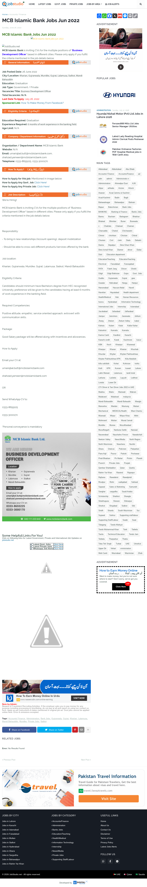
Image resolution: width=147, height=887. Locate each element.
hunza (101, 302)
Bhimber (112, 221)
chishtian (112, 235)
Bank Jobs (45, 718)
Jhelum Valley (124, 321)
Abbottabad (116, 169)
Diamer (120, 250)
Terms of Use (107, 838)
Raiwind (119, 473)
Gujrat (66, 718)
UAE (127, 544)
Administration (32, 718)
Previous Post (9, 760)
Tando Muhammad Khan (108, 529)
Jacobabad (103, 311)
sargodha (113, 491)
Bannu (101, 217)
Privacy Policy (107, 842)
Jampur (101, 316)
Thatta (125, 539)
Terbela (101, 539)
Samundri (133, 487)
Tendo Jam (133, 534)
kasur (139, 340)
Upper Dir (102, 548)
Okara (101, 449)
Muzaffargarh (103, 430)
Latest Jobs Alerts (109, 846)
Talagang (102, 525)
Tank (125, 529)
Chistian (124, 235)
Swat (134, 520)
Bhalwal (101, 221)
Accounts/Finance (126, 174)
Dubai (139, 250)
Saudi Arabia (127, 491)
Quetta (132, 468)
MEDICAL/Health (119, 411)
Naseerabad (103, 435)
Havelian (102, 292)
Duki (100, 254)
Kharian (73, 718)
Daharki (138, 240)
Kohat (116, 363)
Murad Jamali (126, 420)
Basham (111, 217)
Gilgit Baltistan (113, 273)
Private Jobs (33, 721)
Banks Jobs (137, 212)
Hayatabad (114, 292)
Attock (131, 188)
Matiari (136, 406)
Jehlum (138, 316)
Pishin (129, 458)
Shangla (127, 496)
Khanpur (101, 349)
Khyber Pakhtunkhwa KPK (109, 359)
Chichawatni (127, 231)
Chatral (115, 231)
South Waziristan (125, 510)
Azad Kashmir (104, 198)
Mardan (114, 406)
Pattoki (124, 454)
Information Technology (131, 302)
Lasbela (113, 378)
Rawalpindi (127, 477)
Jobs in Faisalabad (10, 834)
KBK (100, 345)
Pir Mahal (118, 458)
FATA (100, 269)
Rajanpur (131, 473)
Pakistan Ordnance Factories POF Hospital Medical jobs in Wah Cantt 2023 (126, 152)
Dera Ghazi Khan (127, 245)
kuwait (128, 368)
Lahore (138, 368)
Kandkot (116, 335)
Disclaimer (105, 834)
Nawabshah (137, 435)
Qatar (122, 468)
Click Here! (40, 182)
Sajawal (101, 487)
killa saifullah (103, 363)
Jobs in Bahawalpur (11, 859)
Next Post (85, 760)
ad (139, 174)
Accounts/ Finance (17, 14)
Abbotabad (102, 169)
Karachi (128, 335)
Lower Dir (112, 382)
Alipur (100, 188)
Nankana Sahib (120, 430)
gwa (133, 278)
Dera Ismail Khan (105, 250)
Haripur (135, 283)
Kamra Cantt (103, 335)
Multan (114, 420)
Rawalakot (114, 477)
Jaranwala (126, 316)
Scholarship (103, 496)
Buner (123, 221)
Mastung (125, 406)
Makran (133, 392)
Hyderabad (112, 302)
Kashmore (128, 340)
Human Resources (130, 297)
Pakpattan (135, 449)
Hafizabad (113, 283)
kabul (137, 321)
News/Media (120, 439)
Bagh (126, 198)
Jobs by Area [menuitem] (93, 4)
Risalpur (101, 482)
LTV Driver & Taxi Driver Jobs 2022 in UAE (116, 387)
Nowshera (121, 444)
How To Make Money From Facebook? (42, 102)
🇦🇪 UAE (116, 874)
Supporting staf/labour (129, 515)
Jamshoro (113, 316)
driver (130, 250)
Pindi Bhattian (104, 458)
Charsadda (102, 231)
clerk (120, 240)
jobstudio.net (8, 540)
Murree (112, 425)
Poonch (101, 463)
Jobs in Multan (8, 838)
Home (5, 14)
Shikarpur (128, 501)
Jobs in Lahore (9, 821)
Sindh (100, 510)
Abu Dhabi (130, 169)
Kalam (111, 326)
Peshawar (135, 454)
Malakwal (115, 397)
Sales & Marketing (117, 487)
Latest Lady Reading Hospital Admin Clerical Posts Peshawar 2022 (128, 139)
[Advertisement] (46, 702)
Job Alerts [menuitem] (113, 4)
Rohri (112, 482)
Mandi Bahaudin (124, 401)
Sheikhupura (103, 501)
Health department (131, 292)
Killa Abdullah (130, 359)
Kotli (100, 368)
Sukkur (112, 515)
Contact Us (106, 830)
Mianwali (102, 416)
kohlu (137, 363)
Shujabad (113, 506)
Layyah (123, 378)
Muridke (23, 721)
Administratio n (122, 179)
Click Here (58, 544)
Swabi (125, 520)
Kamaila (114, 330)
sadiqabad (122, 482)
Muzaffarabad (125, 425)
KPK (109, 368)
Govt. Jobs (137, 273)
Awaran (101, 193)
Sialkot (43, 721)
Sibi (133, 506)
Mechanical (103, 411)
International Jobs (105, 307)
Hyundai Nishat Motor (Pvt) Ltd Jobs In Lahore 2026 (120, 115)
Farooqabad (129, 264)
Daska (101, 245)
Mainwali (121, 392)
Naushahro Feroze (120, 435)
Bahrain (132, 202)
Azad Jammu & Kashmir (119, 193)
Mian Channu (136, 411)
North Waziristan (105, 444)
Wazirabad (116, 553)
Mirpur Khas (125, 416)
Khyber (113, 354)
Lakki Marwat (104, 373)
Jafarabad (116, 311)
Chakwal (119, 226)
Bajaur (101, 207)
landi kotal (130, 373)
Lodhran (134, 378)
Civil (111, 240)
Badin (117, 198)
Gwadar (101, 283)
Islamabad (134, 307)
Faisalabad (115, 264)
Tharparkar (113, 539)
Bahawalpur (119, 202)
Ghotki (134, 269)
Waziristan (129, 553)
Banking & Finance (119, 212)
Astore (121, 188)
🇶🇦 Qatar (128, 874)
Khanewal (131, 345)
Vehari (113, 548)
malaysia (127, 397)
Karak (116, 340)
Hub (117, 297)
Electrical (102, 264)
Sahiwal (134, 482)
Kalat (121, 326)
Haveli (131, 288)
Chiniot (101, 235)
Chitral (134, 235)
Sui (138, 510)
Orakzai (111, 449)
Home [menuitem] (32, 4)
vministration (125, 548)
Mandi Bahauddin (10, 721)
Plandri (139, 458)
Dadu (128, 240)
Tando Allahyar (116, 525)
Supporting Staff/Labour (108, 520)
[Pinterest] (75, 730)
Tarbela (135, 529)
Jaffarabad (129, 311)
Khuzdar (101, 354)
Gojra (126, 273)
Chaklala (107, 226)
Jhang (101, 321)
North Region (134, 439)
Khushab (134, 349)
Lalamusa (82, 718)
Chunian (101, 240)
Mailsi (111, 392)
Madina (101, 392)
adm (100, 179)
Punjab (127, 463)
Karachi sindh (104, 340)
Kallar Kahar (132, 326)
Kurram (118, 368)
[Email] (81, 730)
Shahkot (116, 496)
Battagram (124, 217)
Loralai (101, 382)
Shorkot (101, 506)
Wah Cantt (102, 553)
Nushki (132, 444)
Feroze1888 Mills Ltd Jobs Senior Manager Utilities (125, 125)
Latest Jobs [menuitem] (44, 4)
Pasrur (113, 454)
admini (109, 179)
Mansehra (102, 406)
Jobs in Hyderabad (10, 846)
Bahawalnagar (104, 202)
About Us (105, 825)
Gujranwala (56, 718)
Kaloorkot (102, 330)
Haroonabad (103, 288)
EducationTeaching (127, 259)
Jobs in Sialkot (8, 842)
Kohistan (126, 363)
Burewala (134, 221)
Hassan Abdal (118, 288)
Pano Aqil (102, 454)
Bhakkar (136, 217)
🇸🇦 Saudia (140, 874)
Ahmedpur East (121, 183)
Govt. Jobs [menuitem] (60, 4)
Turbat (118, 544)
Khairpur (119, 345)
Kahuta (101, 326)
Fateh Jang (112, 269)
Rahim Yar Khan (105, 473)
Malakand (102, 397)
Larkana (101, 378)
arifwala (111, 188)
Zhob (140, 553)
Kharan (113, 349)
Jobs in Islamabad (10, 830)
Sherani (116, 501)
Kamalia (125, 330)
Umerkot (137, 544)
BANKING (102, 212)
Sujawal (101, 515)
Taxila (100, 534)
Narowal (134, 430)
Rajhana (101, 477)
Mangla (138, 401)
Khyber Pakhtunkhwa (129, 354)
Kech (109, 345)
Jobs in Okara (8, 851)
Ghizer (124, 269)
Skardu (111, 510)
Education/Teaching (106, 259)
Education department (116, 254)
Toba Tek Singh (104, 544)
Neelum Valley (104, 439)
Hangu (124, 283)
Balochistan (113, 207)
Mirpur (112, 416)
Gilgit (100, 273)
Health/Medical (104, 297)
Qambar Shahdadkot (107, 468)
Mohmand (102, 420)
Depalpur (112, 245)
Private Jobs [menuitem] (76, 4)
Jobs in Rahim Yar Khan (13, 864)
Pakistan (122, 449)
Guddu (101, 278)
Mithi (136, 416)
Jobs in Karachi (9, 825)
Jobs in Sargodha (10, 855)
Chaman (130, 226)
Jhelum (111, 321)
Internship (122, 307)
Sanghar (101, 491)
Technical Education (116, 534)
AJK (134, 183)
